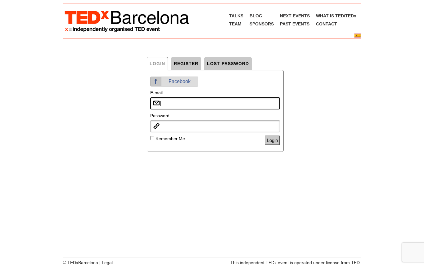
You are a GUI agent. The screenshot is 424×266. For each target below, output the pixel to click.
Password (159, 115)
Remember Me (170, 138)
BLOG (256, 15)
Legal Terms (202, 184)
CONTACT (326, 23)
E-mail (156, 92)
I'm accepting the (185, 184)
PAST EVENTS (294, 23)
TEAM (235, 23)
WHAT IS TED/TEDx (336, 15)
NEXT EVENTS (295, 15)
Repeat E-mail (164, 161)
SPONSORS (262, 23)
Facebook (180, 81)
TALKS (236, 15)
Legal (107, 262)
